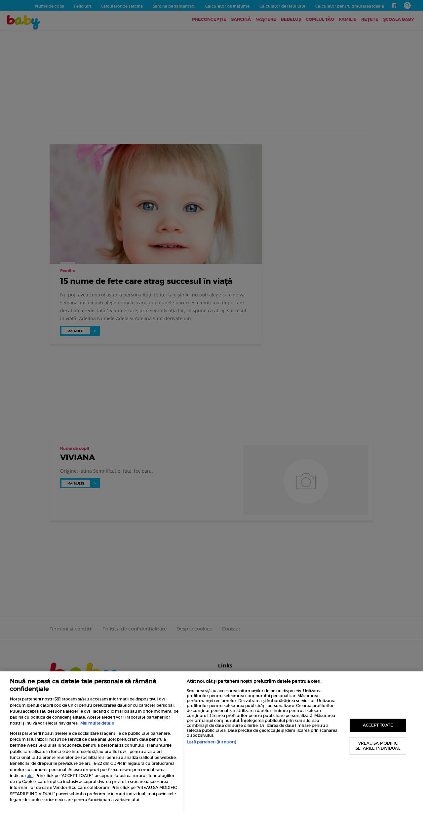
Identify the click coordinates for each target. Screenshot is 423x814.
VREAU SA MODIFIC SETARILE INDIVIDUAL (378, 746)
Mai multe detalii (97, 723)
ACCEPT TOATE (378, 725)
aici (30, 775)
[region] (211, 742)
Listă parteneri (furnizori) (211, 741)
